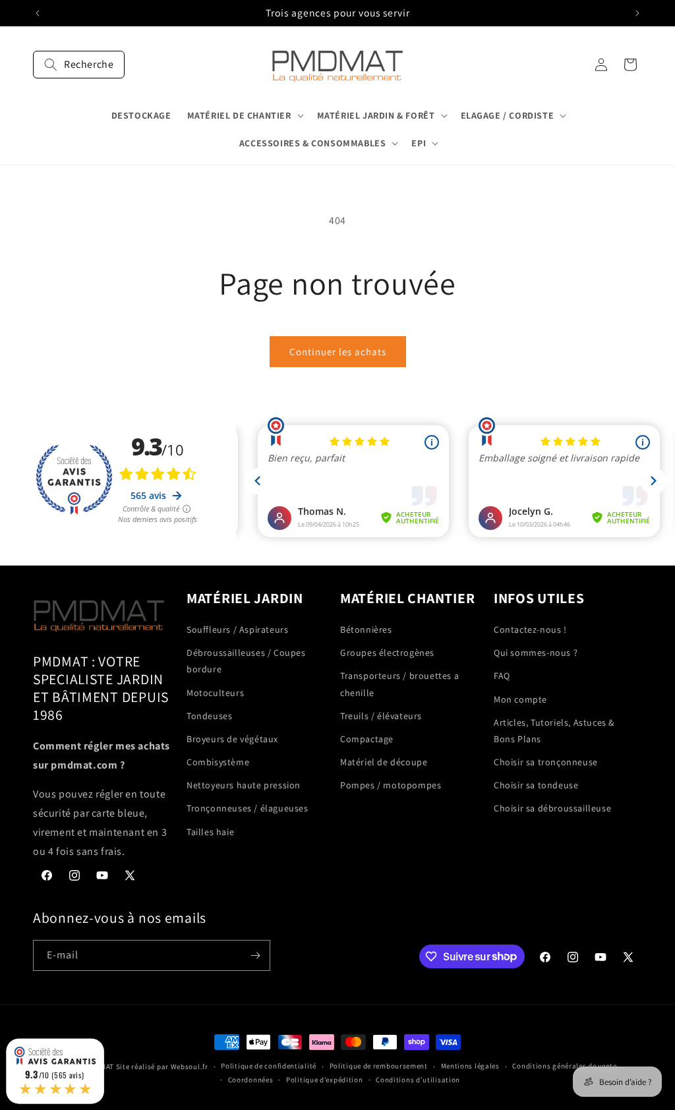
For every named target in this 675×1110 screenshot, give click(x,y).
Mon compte (520, 699)
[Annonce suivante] (637, 13)
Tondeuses (209, 716)
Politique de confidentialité (268, 1065)
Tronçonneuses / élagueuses (247, 808)
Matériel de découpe (383, 762)
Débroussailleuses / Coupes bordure (246, 661)
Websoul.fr (189, 1066)
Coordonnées (251, 1079)
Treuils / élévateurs (381, 716)
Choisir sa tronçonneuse (546, 762)
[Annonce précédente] (37, 13)
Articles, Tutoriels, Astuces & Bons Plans (554, 730)
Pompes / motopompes (390, 785)
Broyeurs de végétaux (232, 739)
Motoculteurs (215, 693)
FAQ (502, 676)
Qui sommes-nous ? (535, 652)
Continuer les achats (337, 351)
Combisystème (218, 762)
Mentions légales (470, 1065)
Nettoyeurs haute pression (244, 785)
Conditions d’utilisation (418, 1079)
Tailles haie (210, 832)
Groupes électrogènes (387, 652)
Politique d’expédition (324, 1079)
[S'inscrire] (255, 955)
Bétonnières (366, 629)
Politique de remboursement (379, 1065)
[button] (79, 64)
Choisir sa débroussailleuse (552, 808)
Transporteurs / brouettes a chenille (399, 684)
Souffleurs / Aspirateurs (237, 629)
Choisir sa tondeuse (536, 785)
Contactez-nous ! (530, 629)
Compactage (367, 739)
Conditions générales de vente (564, 1065)
